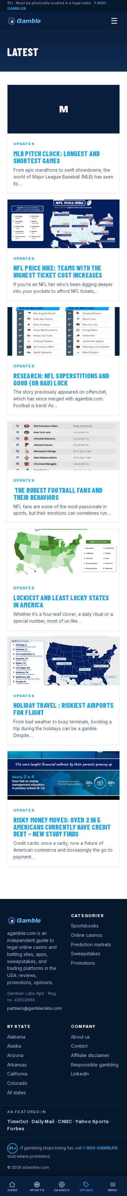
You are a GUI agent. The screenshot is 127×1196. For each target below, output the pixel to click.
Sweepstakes (85, 953)
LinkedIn (80, 1073)
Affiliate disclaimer (90, 1055)
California (17, 1073)
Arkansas (17, 1064)
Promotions (83, 963)
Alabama (16, 1037)
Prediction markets (91, 944)
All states (16, 1092)
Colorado (17, 1083)
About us (80, 1037)
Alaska (14, 1046)
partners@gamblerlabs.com (34, 1008)
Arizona (15, 1055)
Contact (79, 1046)
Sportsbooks (85, 925)
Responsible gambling (95, 1064)
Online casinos (86, 935)
